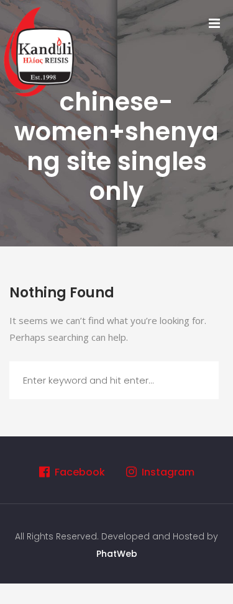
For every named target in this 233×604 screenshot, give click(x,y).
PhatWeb (116, 554)
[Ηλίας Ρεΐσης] (40, 50)
